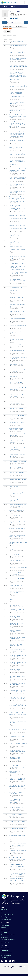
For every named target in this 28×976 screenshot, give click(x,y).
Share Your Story (6, 955)
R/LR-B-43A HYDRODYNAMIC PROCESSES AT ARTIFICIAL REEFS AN (17, 880)
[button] (4, 18)
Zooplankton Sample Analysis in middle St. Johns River (16, 624)
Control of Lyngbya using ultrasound (17, 515)
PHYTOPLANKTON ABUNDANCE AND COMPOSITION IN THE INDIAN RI (17, 779)
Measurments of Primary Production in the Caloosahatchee (17, 505)
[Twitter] (10, 961)
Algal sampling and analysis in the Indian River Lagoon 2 (17, 319)
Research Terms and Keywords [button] (15, 22)
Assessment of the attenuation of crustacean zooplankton (17, 434)
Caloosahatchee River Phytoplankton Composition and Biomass (17, 58)
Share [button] (18, 9)
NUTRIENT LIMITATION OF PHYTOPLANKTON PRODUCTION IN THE (17, 866)
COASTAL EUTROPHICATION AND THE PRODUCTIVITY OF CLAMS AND (17, 650)
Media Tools (4, 950)
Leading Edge (5, 942)
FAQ (2, 912)
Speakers (4, 932)
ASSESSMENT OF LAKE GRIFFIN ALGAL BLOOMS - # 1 (16, 815)
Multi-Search (5, 925)
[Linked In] (14, 961)
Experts (3, 927)
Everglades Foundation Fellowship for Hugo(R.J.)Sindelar (17, 326)
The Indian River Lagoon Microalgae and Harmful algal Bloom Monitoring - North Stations (18, 116)
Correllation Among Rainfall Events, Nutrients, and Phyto (17, 638)
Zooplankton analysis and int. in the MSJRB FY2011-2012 (17, 370)
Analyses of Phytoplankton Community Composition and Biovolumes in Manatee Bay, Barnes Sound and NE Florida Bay (17, 207)
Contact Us (4, 957)
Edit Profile (25, 9)
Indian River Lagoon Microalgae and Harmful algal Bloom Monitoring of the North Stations (18, 66)
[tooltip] (10, 42)
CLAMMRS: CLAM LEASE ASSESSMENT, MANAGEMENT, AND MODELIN (17, 676)
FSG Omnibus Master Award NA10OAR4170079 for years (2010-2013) (17, 281)
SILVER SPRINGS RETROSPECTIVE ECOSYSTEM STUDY (17, 684)
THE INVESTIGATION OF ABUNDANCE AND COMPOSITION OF (17, 858)
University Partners (7, 914)
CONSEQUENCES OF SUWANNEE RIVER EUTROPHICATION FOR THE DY (17, 837)
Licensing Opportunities (8, 939)
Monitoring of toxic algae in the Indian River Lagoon (16, 561)
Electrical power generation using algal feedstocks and (16, 305)
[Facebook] (6, 961)
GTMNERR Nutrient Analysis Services (17, 364)
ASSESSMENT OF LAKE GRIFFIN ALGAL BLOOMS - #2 (16, 793)
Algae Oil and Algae (13, 486)
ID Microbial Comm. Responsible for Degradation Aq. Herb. (17, 331)
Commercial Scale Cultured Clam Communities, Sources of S (17, 691)
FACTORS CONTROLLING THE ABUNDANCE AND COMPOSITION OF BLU (17, 714)
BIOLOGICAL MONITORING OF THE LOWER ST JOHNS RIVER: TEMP (17, 844)
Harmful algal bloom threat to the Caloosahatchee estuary (17, 109)
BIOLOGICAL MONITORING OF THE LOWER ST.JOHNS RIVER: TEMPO (17, 751)
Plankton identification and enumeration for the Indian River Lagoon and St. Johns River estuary (17, 248)
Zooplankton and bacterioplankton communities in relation (17, 351)
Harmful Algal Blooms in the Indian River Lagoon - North (17, 234)
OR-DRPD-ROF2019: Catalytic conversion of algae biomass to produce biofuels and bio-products (17, 147)
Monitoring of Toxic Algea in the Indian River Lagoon (16, 473)
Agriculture (7, 31)
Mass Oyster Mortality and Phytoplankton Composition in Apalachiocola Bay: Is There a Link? (17, 297)
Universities (4, 937)
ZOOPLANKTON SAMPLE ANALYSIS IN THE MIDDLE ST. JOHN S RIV (18, 744)
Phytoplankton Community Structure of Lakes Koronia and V (17, 448)
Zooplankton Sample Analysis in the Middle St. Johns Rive (17, 656)
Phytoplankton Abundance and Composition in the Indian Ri (16, 670)
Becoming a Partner (7, 917)
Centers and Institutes (8, 935)
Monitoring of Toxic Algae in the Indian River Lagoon (16, 395)
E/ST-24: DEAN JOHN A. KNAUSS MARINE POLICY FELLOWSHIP (17, 822)
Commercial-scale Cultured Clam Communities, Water (16, 610)
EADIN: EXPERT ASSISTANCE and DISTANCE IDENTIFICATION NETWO (17, 698)
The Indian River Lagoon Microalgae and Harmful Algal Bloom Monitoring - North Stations (18, 86)
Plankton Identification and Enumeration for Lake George (16, 338)
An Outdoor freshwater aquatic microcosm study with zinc (16, 428)
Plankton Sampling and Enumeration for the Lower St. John (17, 536)
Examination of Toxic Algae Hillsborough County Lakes (15, 644)
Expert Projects (5, 930)
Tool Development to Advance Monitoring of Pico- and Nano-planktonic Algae (16, 289)
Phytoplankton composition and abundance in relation (16, 423)
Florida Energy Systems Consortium (17, 41)
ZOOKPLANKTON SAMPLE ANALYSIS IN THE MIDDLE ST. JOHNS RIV (17, 737)
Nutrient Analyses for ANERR (15, 467)
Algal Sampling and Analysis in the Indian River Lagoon (17, 409)
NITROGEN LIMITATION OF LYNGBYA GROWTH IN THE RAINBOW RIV (17, 874)
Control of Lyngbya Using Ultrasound (17, 554)
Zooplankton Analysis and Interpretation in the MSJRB (15, 402)
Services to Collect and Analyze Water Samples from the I (16, 492)
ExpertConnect (5, 948)
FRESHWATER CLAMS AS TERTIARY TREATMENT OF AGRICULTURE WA (17, 786)
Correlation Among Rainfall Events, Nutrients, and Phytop (17, 573)
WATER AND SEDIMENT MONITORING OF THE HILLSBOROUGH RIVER (14, 759)
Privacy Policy (22, 966)
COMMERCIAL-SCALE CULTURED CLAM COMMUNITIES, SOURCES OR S (17, 729)
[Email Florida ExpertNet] (2, 961)
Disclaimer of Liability (10, 966)
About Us (4, 909)
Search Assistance (6, 953)
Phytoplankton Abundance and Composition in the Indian (16, 617)
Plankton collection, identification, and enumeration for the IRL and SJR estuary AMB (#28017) (18, 256)
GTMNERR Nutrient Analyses (15, 376)
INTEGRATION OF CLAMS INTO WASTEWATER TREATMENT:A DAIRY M (17, 706)
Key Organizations (6, 919)
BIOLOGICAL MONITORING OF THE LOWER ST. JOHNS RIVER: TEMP (17, 808)
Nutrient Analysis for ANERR (15, 345)
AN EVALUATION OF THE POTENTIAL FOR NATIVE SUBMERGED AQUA (17, 766)
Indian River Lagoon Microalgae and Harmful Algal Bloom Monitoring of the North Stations (17, 170)
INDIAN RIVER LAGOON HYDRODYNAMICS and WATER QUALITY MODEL (16, 801)
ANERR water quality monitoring (16, 510)
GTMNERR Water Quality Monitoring (17, 461)
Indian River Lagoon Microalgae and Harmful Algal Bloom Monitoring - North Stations (17, 52)
